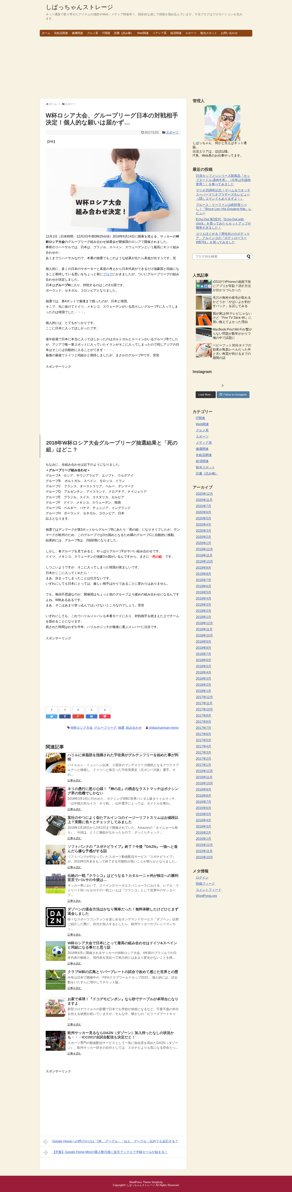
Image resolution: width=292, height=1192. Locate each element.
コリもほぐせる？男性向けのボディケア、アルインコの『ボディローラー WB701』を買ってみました (223, 238)
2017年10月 (204, 709)
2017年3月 (203, 752)
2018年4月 (203, 672)
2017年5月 (203, 740)
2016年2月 (203, 832)
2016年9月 (203, 789)
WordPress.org (206, 895)
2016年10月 (204, 783)
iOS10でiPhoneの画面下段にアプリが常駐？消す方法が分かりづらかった (232, 286)
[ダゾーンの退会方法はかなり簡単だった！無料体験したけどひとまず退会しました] (56, 919)
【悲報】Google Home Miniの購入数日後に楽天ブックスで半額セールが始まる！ (110, 1152)
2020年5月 (203, 518)
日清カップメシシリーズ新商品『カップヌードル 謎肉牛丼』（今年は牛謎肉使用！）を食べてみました (223, 180)
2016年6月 (203, 808)
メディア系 (159, 33)
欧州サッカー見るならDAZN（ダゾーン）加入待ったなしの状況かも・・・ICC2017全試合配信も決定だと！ (121, 1035)
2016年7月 (203, 801)
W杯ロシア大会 (82, 727)
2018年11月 (204, 629)
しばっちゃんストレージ (79, 7)
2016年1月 (203, 838)
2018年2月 (203, 684)
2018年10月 (204, 635)
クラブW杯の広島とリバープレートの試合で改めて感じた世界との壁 (123, 972)
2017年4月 (203, 746)
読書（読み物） (123, 33)
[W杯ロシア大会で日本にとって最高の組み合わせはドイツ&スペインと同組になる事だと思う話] (56, 953)
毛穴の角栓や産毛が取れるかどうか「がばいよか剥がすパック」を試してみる (232, 302)
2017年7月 (203, 728)
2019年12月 (204, 549)
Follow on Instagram (235, 394)
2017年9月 (203, 715)
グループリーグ (105, 727)
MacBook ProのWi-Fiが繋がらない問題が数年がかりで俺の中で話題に (232, 333)
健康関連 (77, 33)
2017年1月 (203, 765)
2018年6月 (203, 660)
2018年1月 (203, 691)
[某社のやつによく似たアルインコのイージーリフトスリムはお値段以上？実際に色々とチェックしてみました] (56, 828)
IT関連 (106, 33)
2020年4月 (203, 524)
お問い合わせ (229, 33)
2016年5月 (203, 814)
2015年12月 (204, 845)
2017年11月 (204, 703)
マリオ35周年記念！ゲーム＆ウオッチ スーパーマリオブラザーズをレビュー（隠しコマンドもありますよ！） (223, 194)
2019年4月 (203, 598)
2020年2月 (203, 537)
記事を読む (74, 780)
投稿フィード (205, 883)
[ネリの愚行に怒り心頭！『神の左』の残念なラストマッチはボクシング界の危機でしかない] (56, 799)
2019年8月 (203, 574)
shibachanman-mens (164, 727)
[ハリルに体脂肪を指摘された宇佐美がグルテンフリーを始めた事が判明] (56, 765)
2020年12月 (204, 493)
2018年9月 (203, 641)
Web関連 (143, 33)
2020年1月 (203, 543)
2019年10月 (204, 561)
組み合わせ (134, 727)
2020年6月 (203, 512)
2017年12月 (204, 697)
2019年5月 (203, 592)
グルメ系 (92, 33)
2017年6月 (203, 734)
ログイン (202, 877)
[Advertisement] (146, 67)
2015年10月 (204, 857)
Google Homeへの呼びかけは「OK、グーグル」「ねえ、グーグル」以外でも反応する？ (115, 1141)
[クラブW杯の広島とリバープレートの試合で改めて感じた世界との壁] (56, 982)
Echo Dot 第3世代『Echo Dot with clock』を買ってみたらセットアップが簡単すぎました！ (223, 223)
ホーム (46, 33)
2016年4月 (203, 820)
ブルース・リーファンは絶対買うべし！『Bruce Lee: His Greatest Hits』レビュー (224, 209)
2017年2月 (203, 758)
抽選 (121, 727)
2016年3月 (203, 826)
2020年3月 (203, 530)
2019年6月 (203, 586)
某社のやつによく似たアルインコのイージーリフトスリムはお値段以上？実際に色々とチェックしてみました (123, 820)
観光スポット (208, 33)
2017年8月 (203, 721)
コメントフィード (208, 890)
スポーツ (190, 33)
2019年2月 (203, 610)
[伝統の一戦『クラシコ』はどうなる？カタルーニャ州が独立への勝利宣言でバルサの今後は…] (56, 886)
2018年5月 (203, 666)
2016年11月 (204, 777)
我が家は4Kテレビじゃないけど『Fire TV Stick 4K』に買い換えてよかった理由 (232, 318)
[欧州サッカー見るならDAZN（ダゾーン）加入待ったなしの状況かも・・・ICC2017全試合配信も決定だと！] (56, 1043)
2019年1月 (203, 617)
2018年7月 (203, 654)
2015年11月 (204, 851)
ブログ (107, 274)
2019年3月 (203, 604)
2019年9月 (203, 567)
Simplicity (157, 1182)
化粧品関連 (61, 33)
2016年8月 (203, 795)
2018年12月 (204, 623)
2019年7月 (203, 580)
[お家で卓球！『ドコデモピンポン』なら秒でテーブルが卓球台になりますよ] (56, 1009)
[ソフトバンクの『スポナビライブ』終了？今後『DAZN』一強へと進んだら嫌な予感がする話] (56, 857)
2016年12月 (204, 771)
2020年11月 (204, 500)
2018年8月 (203, 647)
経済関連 (176, 33)
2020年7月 (203, 506)
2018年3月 (203, 678)
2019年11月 (204, 555)
